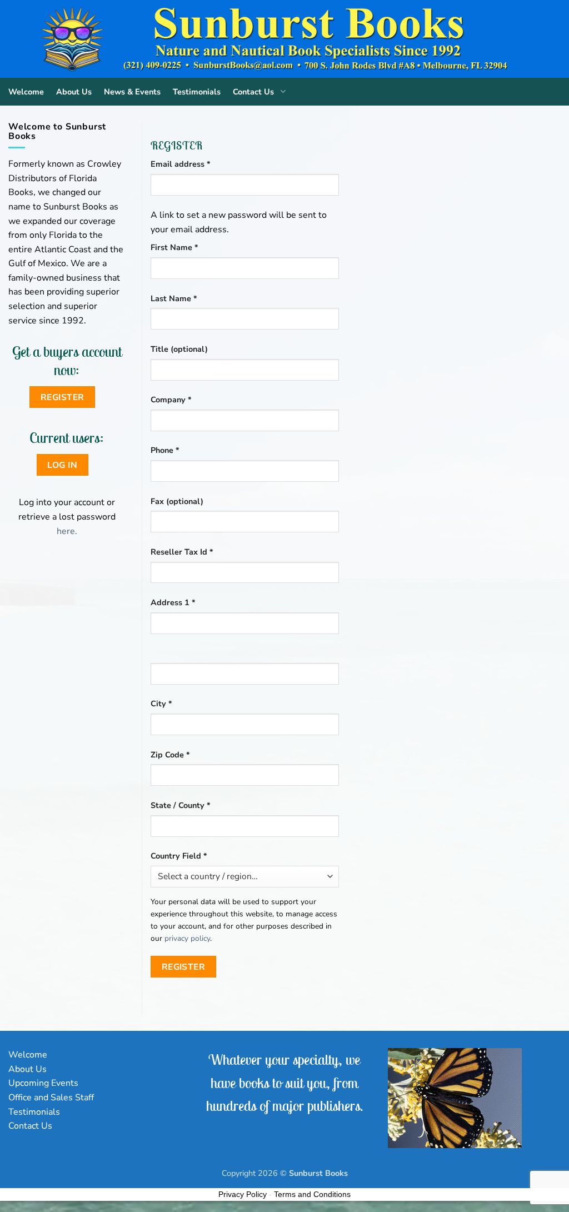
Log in (62, 465)
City (161, 703)
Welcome (26, 91)
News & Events (132, 91)
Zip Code (170, 754)
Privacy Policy (242, 1194)
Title (179, 349)
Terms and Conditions (312, 1194)
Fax (177, 501)
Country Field (179, 855)
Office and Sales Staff (51, 1097)
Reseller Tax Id (182, 551)
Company (171, 399)
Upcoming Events (43, 1083)
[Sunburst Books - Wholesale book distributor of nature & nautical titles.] (284, 39)
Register (184, 966)
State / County (181, 805)
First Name (174, 247)
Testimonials (197, 91)
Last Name (174, 298)
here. (67, 531)
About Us (74, 91)
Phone (165, 450)
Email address (197, 163)
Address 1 (173, 602)
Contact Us (253, 91)
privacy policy (187, 938)
